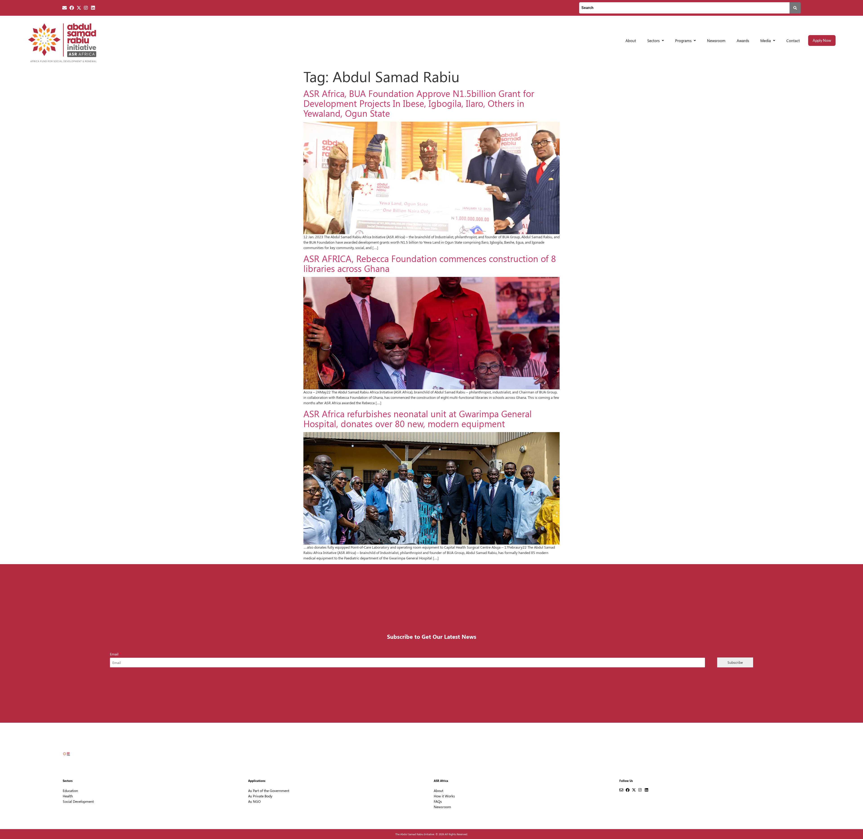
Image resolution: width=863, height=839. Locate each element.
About (630, 40)
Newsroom (716, 40)
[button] (655, 40)
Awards (743, 40)
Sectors (653, 40)
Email (115, 654)
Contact (793, 40)
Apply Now (822, 40)
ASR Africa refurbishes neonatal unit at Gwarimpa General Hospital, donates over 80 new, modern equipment (417, 418)
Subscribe (735, 662)
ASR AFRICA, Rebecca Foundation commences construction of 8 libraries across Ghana (429, 263)
